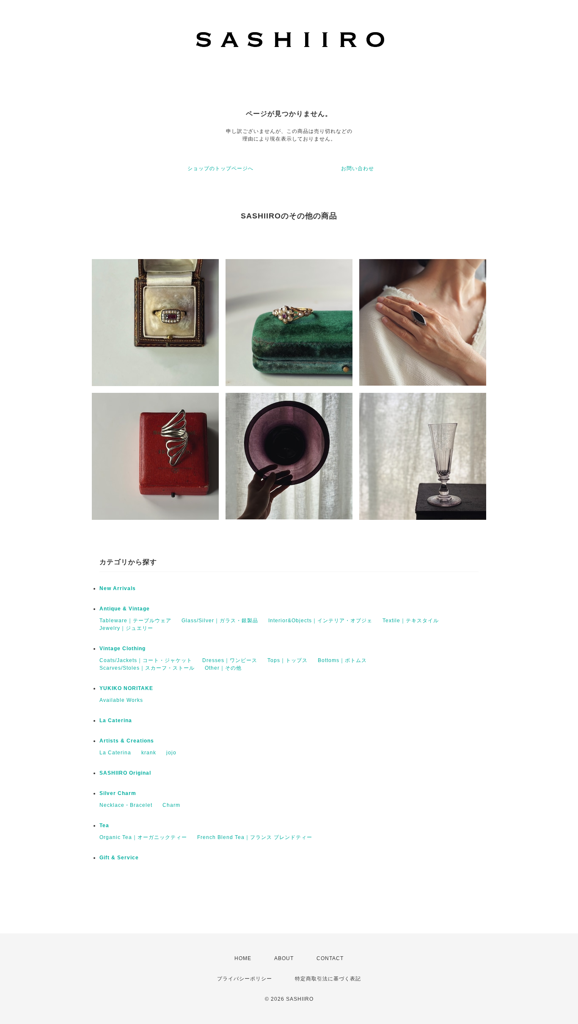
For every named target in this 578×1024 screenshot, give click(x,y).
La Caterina (115, 720)
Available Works (121, 700)
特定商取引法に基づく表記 (328, 979)
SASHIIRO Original (125, 773)
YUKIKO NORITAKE (126, 688)
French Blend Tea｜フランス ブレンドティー (254, 837)
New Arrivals (117, 588)
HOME (242, 958)
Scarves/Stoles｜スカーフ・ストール (147, 668)
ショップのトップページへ (220, 168)
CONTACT (330, 958)
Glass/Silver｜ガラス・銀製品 (220, 621)
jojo (171, 753)
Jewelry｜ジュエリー (126, 628)
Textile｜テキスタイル (411, 621)
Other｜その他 (223, 668)
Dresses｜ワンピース (229, 660)
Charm (171, 805)
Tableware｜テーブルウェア (135, 621)
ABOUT (284, 958)
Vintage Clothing (122, 648)
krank (148, 753)
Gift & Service (119, 858)
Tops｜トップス (287, 660)
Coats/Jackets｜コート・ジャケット (145, 660)
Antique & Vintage (124, 609)
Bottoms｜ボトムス (342, 660)
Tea (104, 825)
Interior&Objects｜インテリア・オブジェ (320, 621)
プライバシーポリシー (244, 979)
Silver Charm (117, 793)
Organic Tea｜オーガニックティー (143, 837)
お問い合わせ (357, 168)
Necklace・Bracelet (125, 805)
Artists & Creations (126, 741)
